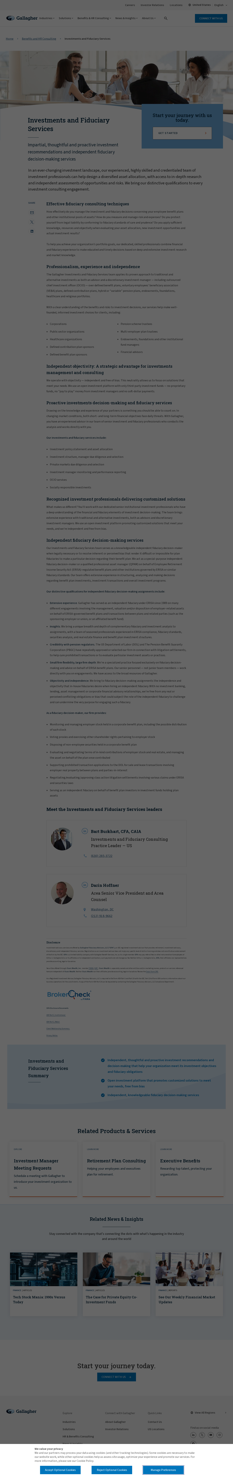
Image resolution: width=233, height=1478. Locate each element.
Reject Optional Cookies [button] (112, 1470)
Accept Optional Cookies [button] (60, 1470)
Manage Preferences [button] (163, 1470)
